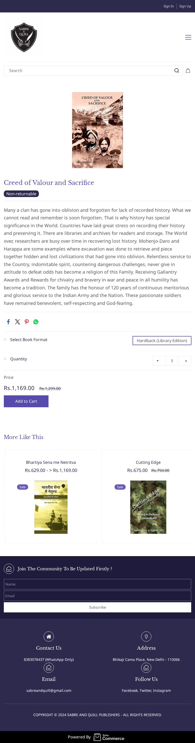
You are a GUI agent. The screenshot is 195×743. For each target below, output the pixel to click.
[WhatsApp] (36, 322)
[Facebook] (8, 322)
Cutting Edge (148, 462)
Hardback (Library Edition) (162, 340)
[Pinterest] (26, 322)
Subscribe (97, 607)
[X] (17, 322)
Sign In (169, 6)
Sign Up (185, 6)
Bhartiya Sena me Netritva (51, 462)
